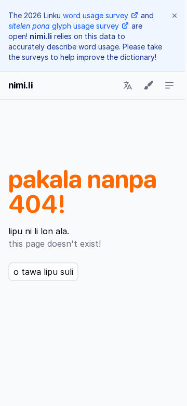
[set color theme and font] (148, 85)
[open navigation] (169, 85)
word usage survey (95, 15)
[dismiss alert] (174, 15)
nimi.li (20, 85)
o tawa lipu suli (43, 272)
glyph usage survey (63, 25)
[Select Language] (127, 85)
